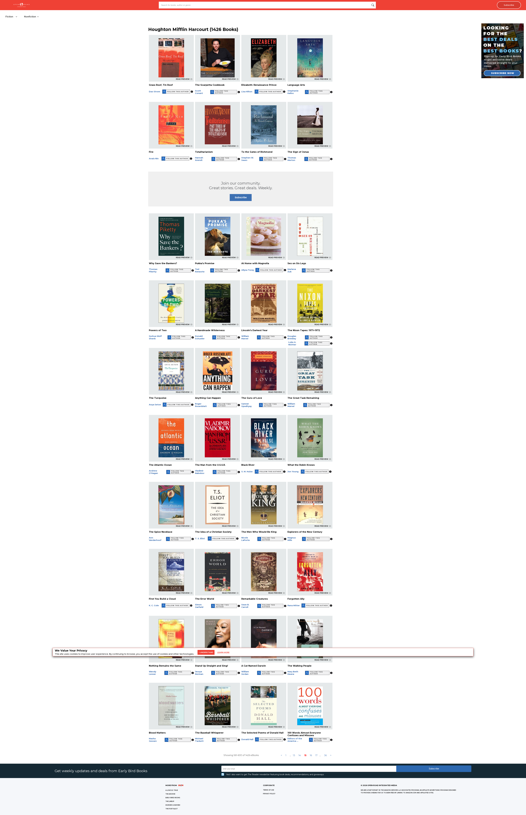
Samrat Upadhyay (246, 405)
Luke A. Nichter (292, 343)
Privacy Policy (269, 794)
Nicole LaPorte (245, 538)
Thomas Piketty (153, 270)
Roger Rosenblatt (201, 405)
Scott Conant (199, 92)
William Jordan (245, 672)
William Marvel (245, 337)
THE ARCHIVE (170, 794)
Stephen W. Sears (247, 159)
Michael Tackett (199, 739)
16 (311, 755)
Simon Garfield (199, 605)
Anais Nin (154, 158)
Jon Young (293, 471)
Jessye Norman (199, 672)
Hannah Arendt (199, 159)
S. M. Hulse (247, 471)
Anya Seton (155, 404)
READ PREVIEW (183, 79)
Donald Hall (247, 739)
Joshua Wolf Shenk (155, 337)
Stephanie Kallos (293, 92)
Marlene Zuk (292, 270)
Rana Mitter (294, 605)
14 (299, 755)
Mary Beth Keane (293, 672)
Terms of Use (268, 790)
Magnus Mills (292, 538)
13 (294, 755)
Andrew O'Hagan (153, 472)
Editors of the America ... (295, 739)
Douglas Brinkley (292, 337)
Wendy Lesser (152, 672)
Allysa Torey (247, 270)
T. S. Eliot (200, 538)
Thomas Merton (292, 159)
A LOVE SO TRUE (171, 790)
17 (316, 755)
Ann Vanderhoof (155, 538)
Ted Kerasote (200, 270)
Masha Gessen (153, 739)
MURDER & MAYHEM (172, 805)
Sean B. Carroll (245, 605)
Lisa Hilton (246, 91)
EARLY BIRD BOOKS (172, 798)
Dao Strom (154, 91)
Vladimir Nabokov (199, 472)
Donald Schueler (200, 337)
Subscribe (509, 5)
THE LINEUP (169, 801)
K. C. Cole (154, 605)
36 (325, 755)
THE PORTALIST (171, 809)
